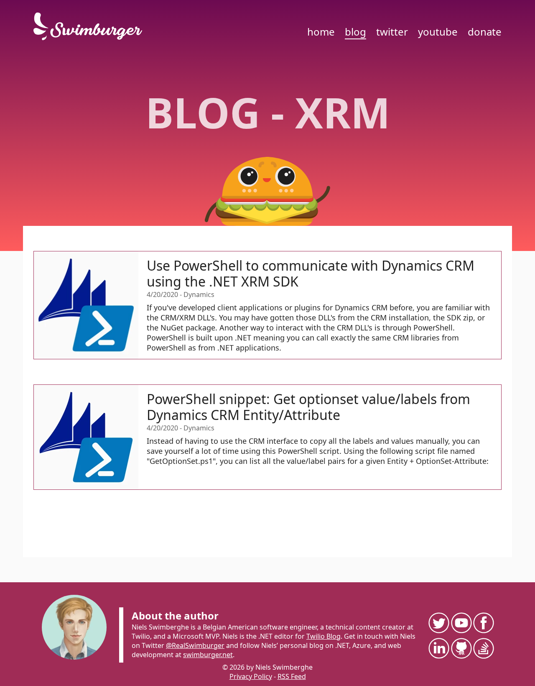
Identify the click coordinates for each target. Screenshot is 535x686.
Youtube (438, 31)
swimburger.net (208, 654)
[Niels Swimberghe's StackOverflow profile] (483, 648)
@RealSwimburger (195, 645)
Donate (485, 31)
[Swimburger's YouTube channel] (461, 622)
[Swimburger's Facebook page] (483, 622)
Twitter (392, 31)
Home (321, 31)
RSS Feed (292, 676)
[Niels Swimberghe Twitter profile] (438, 622)
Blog (355, 31)
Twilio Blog (323, 636)
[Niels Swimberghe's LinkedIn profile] (438, 648)
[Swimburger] (91, 26)
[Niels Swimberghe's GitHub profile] (461, 648)
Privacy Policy (250, 676)
